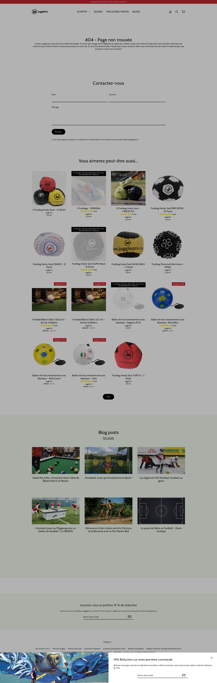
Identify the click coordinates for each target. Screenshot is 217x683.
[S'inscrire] (184, 675)
